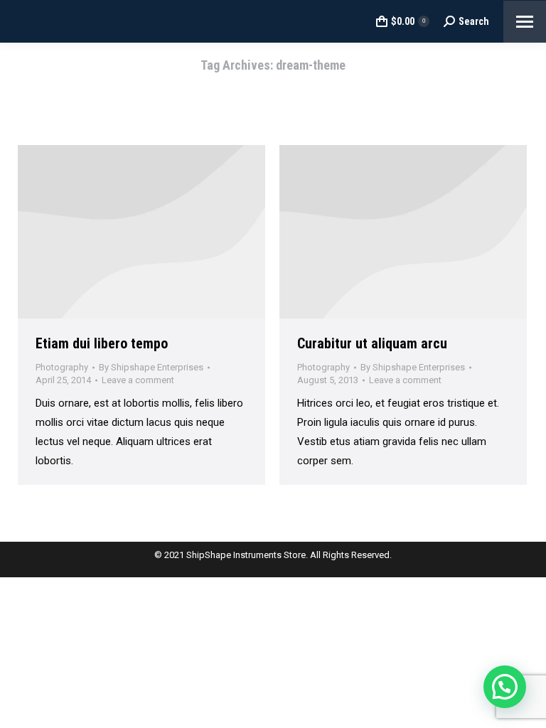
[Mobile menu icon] (524, 22)
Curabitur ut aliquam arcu (372, 343)
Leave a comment (138, 380)
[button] (504, 686)
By (151, 367)
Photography (62, 367)
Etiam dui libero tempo (102, 343)
